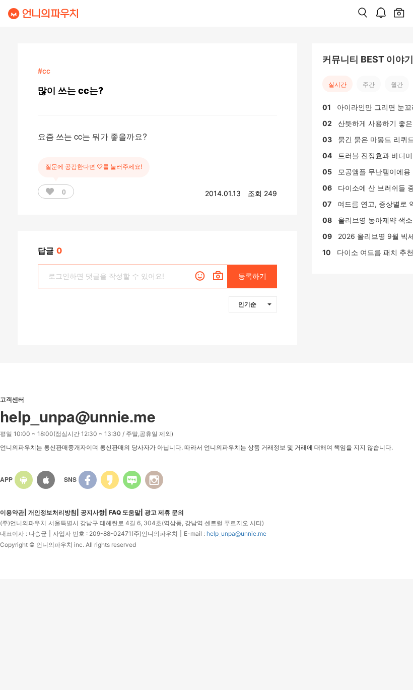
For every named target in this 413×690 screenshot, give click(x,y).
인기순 (247, 303)
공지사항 (93, 512)
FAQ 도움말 (125, 512)
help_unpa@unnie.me (236, 533)
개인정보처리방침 (52, 512)
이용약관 (12, 512)
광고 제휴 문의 (164, 512)
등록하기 (252, 276)
